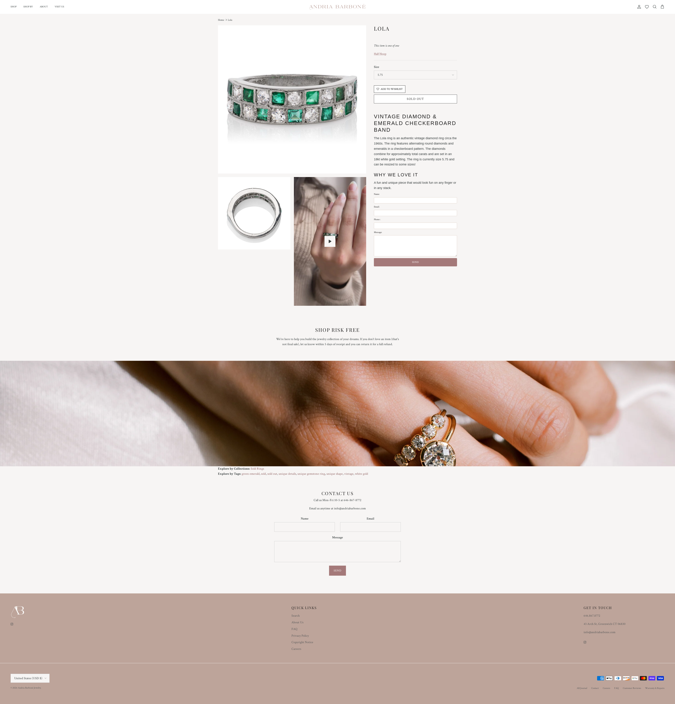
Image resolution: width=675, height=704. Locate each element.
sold (263, 474)
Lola (230, 20)
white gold (361, 474)
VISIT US (59, 6)
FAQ (294, 629)
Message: (378, 232)
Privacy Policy (300, 636)
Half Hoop (380, 54)
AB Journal (582, 688)
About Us (297, 622)
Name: (377, 194)
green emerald (251, 474)
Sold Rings (257, 469)
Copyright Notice (302, 642)
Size (376, 67)
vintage (348, 474)
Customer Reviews (632, 688)
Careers (296, 649)
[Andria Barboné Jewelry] (337, 7)
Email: (377, 206)
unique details (287, 474)
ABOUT (44, 6)
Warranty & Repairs (654, 688)
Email (370, 519)
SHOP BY (28, 6)
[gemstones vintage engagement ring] (329, 241)
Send (337, 570)
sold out (272, 474)
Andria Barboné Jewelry (29, 687)
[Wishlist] (647, 7)
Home (221, 20)
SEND (415, 262)
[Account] (638, 7)
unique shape (334, 474)
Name (304, 519)
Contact (595, 688)
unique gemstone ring (311, 474)
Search (295, 616)
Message (337, 537)
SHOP (14, 6)
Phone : (377, 219)
